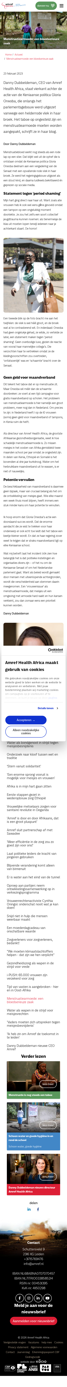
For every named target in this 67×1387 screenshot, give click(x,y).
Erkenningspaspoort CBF (46, 1352)
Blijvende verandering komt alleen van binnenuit (30, 867)
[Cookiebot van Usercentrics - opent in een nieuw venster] (48, 650)
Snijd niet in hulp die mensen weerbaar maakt (27, 917)
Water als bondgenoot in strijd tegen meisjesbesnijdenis (32, 744)
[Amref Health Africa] (10, 1368)
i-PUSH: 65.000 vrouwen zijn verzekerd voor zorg (27, 976)
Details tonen (46, 708)
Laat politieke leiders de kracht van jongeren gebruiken (31, 855)
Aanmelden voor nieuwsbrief (33, 1321)
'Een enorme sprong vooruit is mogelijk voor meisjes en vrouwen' (31, 776)
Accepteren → (26, 720)
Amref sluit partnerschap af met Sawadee (30, 831)
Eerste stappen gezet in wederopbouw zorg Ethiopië (26, 796)
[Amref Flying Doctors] (22, 1368)
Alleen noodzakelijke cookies (26, 731)
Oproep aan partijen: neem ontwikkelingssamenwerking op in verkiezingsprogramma (30, 888)
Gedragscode (32, 1357)
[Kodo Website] (41, 1361)
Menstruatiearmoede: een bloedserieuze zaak (25, 1000)
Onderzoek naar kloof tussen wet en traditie (32, 756)
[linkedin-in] (38, 1298)
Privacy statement (18, 1347)
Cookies (58, 1342)
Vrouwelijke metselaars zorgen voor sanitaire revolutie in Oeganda (31, 808)
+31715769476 (33, 1259)
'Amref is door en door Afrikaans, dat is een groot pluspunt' (33, 820)
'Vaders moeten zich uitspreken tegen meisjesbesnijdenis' (33, 1024)
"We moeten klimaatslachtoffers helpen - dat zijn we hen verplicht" (30, 953)
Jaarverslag (23, 1352)
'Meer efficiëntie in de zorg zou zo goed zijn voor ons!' (30, 843)
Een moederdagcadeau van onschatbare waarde (26, 929)
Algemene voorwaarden (44, 1347)
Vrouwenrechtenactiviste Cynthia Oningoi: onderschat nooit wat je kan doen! (32, 904)
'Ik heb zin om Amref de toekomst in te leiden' (33, 1035)
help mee (47, 1342)
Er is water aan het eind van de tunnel (33, 877)
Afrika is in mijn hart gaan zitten (29, 786)
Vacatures (34, 1342)
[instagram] (29, 1298)
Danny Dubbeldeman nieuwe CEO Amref (31, 1047)
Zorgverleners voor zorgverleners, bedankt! (30, 941)
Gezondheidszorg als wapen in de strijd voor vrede (30, 965)
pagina (52, 697)
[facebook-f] (19, 1298)
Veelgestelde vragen (14, 1342)
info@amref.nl (33, 1264)
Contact (10, 1352)
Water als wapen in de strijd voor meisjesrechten (30, 1012)
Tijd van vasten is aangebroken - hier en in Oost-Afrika (32, 988)
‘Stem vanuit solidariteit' (24, 766)
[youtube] (47, 1298)
